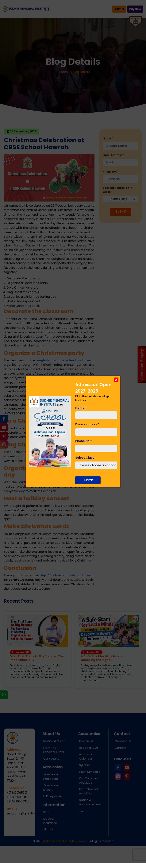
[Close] (116, 380)
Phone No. (83, 441)
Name (81, 408)
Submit (88, 480)
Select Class (85, 458)
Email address (87, 424)
